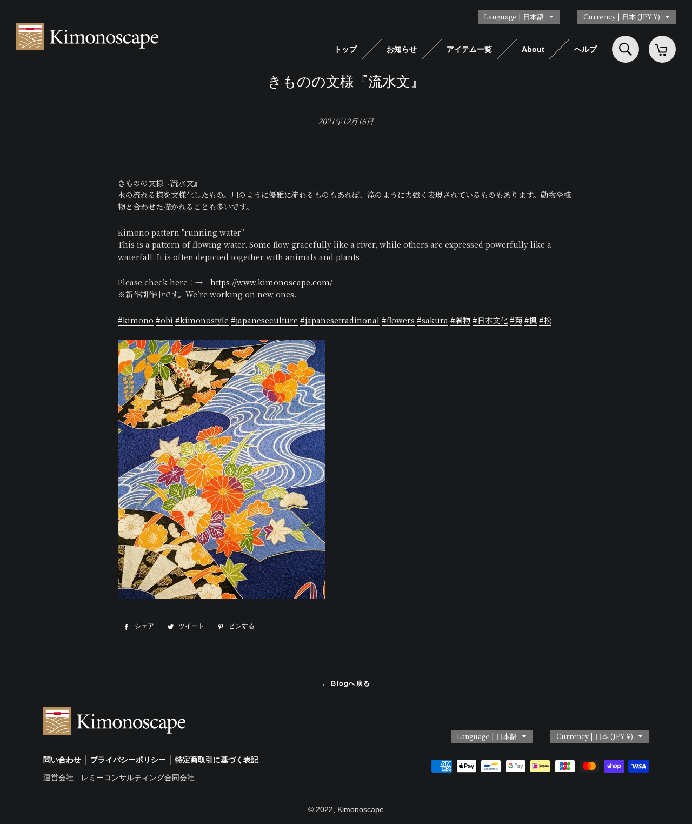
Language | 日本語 (514, 16)
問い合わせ (62, 759)
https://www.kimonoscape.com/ (271, 282)
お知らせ (402, 49)
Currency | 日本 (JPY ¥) (621, 16)
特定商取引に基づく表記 (216, 759)
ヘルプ (585, 49)
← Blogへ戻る (346, 683)
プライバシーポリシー (128, 759)
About (533, 49)
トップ (345, 49)
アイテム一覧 (469, 49)
